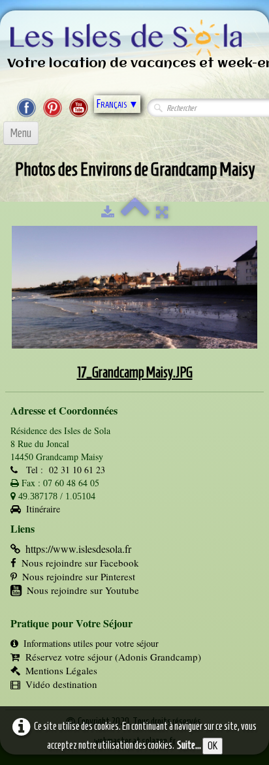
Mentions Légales (61, 670)
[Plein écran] (162, 212)
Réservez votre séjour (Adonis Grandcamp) (113, 656)
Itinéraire (43, 509)
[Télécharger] (107, 212)
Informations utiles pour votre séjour (91, 643)
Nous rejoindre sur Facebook (80, 562)
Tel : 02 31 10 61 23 (64, 469)
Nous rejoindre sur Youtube (83, 590)
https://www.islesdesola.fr (78, 548)
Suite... (189, 745)
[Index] (135, 212)
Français (117, 103)
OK (212, 745)
